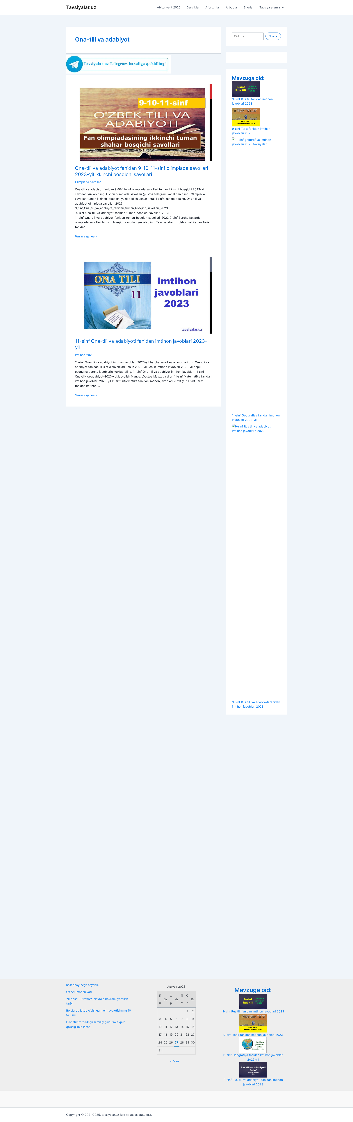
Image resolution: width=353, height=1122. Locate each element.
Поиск (273, 36)
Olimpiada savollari (88, 182)
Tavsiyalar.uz (81, 7)
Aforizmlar (212, 7)
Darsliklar (192, 7)
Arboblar (232, 7)
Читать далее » (86, 236)
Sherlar (249, 7)
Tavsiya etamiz (269, 7)
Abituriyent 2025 (169, 7)
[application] (282, 7)
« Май (174, 1061)
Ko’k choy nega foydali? (82, 985)
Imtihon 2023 (84, 355)
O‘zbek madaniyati (79, 992)
